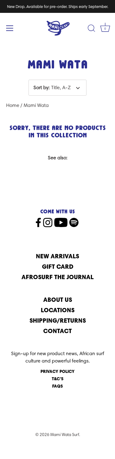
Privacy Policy (57, 371)
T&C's (57, 378)
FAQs (57, 386)
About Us (57, 299)
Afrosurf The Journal (57, 277)
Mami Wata (36, 105)
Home (12, 105)
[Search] (91, 29)
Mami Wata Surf (64, 434)
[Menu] (10, 28)
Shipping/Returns (57, 320)
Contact (57, 331)
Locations (58, 310)
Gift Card (57, 266)
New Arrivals (57, 256)
